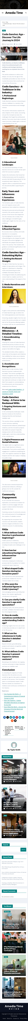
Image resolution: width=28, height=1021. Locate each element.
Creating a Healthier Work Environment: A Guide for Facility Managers (12, 777)
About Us (9, 1018)
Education (7, 911)
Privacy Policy (23, 1018)
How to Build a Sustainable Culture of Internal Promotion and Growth (13, 971)
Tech (6, 979)
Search (5, 845)
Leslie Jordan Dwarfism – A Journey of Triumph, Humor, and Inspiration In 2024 (13, 392)
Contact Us (16, 1018)
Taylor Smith (9, 44)
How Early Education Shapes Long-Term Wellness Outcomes (11, 926)
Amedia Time (14, 12)
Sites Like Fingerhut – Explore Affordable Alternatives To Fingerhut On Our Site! (14, 703)
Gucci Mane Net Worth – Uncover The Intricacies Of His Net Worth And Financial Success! (15, 709)
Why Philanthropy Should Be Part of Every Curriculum (13, 948)
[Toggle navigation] (2, 13)
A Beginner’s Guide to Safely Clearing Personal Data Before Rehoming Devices (12, 878)
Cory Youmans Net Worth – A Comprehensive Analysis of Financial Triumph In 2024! (14, 696)
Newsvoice (22, 1014)
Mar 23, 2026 (18, 781)
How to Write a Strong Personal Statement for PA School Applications (13, 831)
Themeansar (14, 1016)
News (6, 957)
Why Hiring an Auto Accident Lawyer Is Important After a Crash (12, 804)
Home (4, 1018)
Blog (4, 30)
